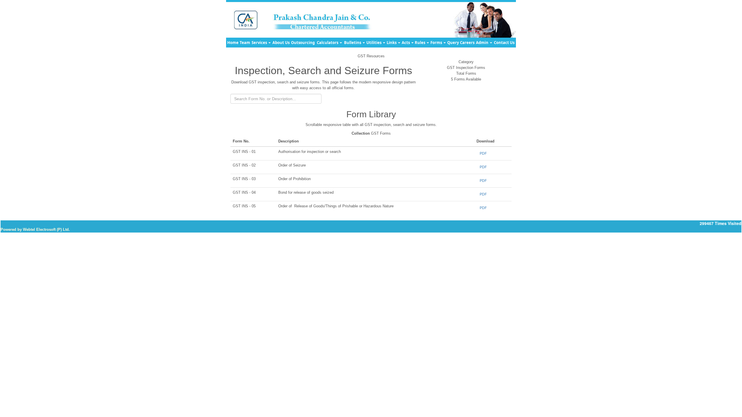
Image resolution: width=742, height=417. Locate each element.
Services (260, 42)
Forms (436, 42)
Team (245, 42)
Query (453, 42)
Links (392, 42)
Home (233, 42)
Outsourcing (303, 42)
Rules (420, 42)
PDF (483, 153)
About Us (281, 42)
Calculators (328, 42)
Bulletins (353, 42)
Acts (406, 42)
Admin (482, 42)
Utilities (374, 42)
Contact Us (504, 42)
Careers (467, 42)
